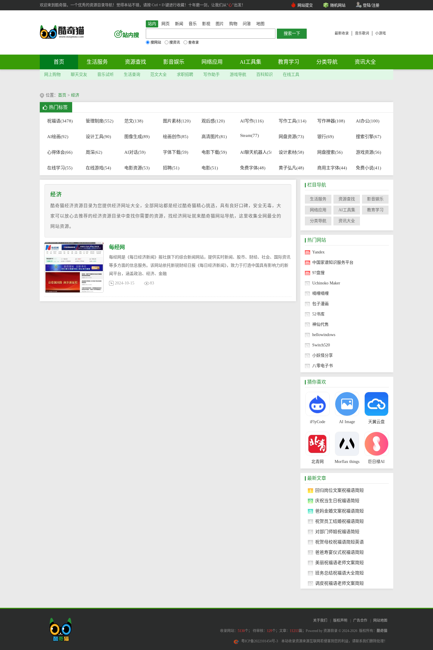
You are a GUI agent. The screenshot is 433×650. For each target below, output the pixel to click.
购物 (233, 24)
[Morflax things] (346, 444)
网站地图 (380, 620)
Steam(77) (249, 135)
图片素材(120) (176, 121)
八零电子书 (322, 366)
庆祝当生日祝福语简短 (337, 500)
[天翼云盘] (376, 404)
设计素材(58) (291, 152)
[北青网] (317, 444)
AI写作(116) (252, 121)
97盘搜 (318, 273)
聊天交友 (79, 74)
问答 (247, 24)
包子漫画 (320, 304)
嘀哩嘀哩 (320, 293)
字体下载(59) (175, 152)
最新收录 (342, 33)
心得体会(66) (59, 152)
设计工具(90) (98, 136)
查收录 (193, 42)
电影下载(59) (214, 152)
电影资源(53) (137, 168)
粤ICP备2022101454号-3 (259, 641)
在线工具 (291, 74)
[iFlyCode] (317, 404)
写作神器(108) (330, 121)
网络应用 (212, 62)
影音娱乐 (173, 62)
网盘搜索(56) (330, 152)
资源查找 (135, 62)
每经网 (117, 247)
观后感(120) (213, 121)
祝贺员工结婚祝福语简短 (339, 521)
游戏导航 (238, 74)
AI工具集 (250, 62)
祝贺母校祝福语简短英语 (339, 542)
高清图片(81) (214, 136)
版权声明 (340, 620)
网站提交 (305, 5)
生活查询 (132, 74)
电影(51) (209, 168)
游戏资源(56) (368, 152)
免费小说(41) (368, 168)
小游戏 (380, 33)
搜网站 (156, 42)
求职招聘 (185, 74)
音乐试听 (105, 74)
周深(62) (94, 152)
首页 (59, 62)
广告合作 (360, 620)
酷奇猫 (382, 631)
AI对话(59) (135, 152)
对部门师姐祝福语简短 (337, 531)
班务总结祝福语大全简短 (339, 573)
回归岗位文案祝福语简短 (339, 490)
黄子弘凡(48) (291, 168)
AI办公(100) (367, 121)
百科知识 (264, 74)
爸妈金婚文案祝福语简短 (339, 511)
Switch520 (321, 345)
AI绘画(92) (57, 136)
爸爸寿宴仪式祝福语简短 (339, 552)
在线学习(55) (59, 168)
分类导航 (327, 62)
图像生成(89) (137, 136)
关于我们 (320, 620)
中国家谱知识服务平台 (332, 262)
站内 (152, 24)
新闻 (179, 24)
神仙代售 (320, 324)
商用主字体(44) (330, 168)
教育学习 (288, 62)
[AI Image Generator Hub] (346, 404)
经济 (75, 95)
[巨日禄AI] (376, 444)
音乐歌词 (362, 33)
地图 (260, 24)
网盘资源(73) (291, 136)
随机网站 (338, 5)
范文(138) (133, 121)
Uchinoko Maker (326, 283)
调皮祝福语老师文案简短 (339, 583)
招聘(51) (171, 168)
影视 (206, 24)
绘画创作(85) (175, 136)
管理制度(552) (98, 121)
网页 (165, 24)
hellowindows (323, 335)
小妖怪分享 (322, 355)
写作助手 (211, 74)
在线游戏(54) (98, 168)
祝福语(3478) (60, 121)
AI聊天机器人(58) (253, 152)
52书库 (318, 314)
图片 (220, 24)
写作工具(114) (291, 121)
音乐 (193, 24)
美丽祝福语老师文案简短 (339, 562)
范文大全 (158, 74)
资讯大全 (365, 62)
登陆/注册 (371, 5)
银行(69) (325, 136)
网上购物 (52, 74)
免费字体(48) (252, 168)
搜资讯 (174, 42)
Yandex (318, 252)
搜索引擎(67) (368, 136)
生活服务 (97, 62)
